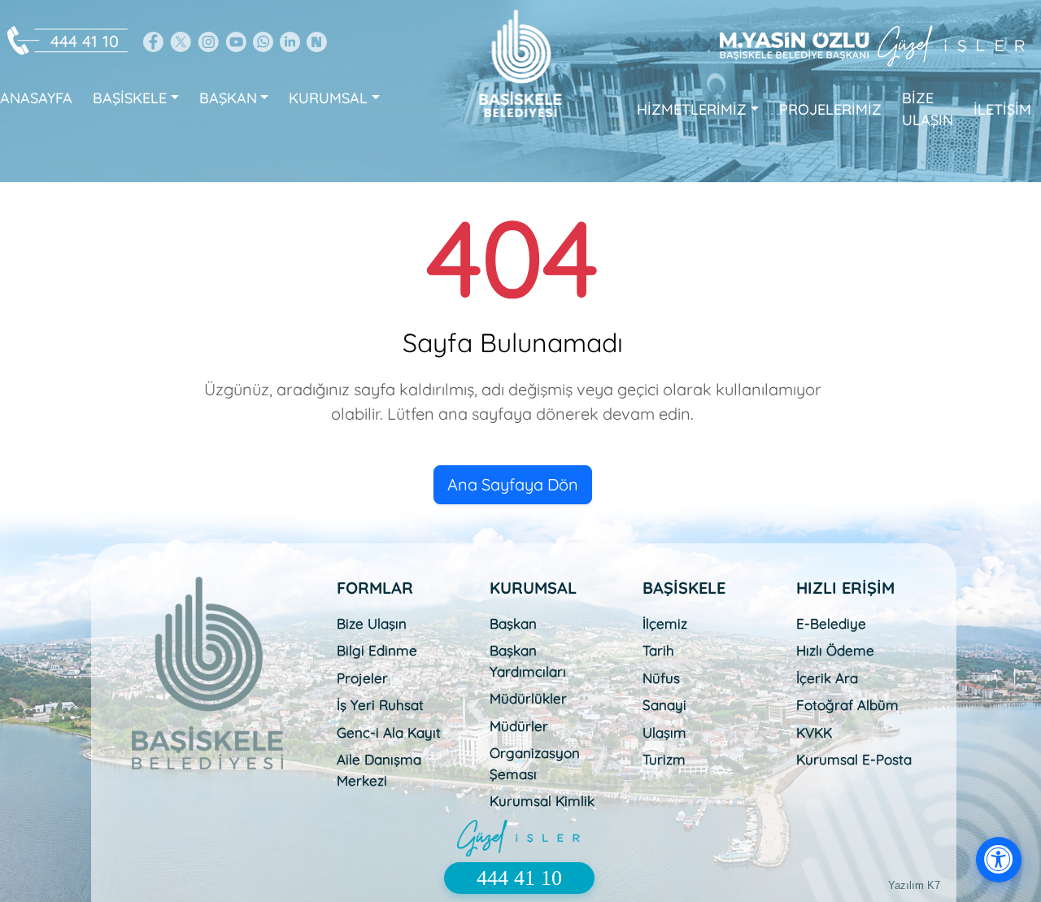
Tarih (658, 650)
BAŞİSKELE (130, 98)
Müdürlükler (528, 698)
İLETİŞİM (1002, 109)
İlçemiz (664, 623)
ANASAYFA (36, 98)
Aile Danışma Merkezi (379, 770)
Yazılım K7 (914, 885)
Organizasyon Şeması (535, 763)
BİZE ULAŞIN (927, 109)
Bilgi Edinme (377, 650)
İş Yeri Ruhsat (380, 704)
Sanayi (664, 704)
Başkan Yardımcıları (528, 661)
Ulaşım (664, 732)
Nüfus (661, 677)
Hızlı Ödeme (835, 650)
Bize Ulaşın (372, 623)
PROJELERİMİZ (830, 109)
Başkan (513, 623)
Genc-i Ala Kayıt (389, 732)
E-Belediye (831, 623)
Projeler (362, 677)
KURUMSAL (328, 98)
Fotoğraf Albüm (847, 704)
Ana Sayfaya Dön (512, 484)
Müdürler (519, 725)
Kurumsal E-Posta (854, 759)
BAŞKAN (228, 98)
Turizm (664, 759)
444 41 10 (84, 41)
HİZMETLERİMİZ (692, 109)
